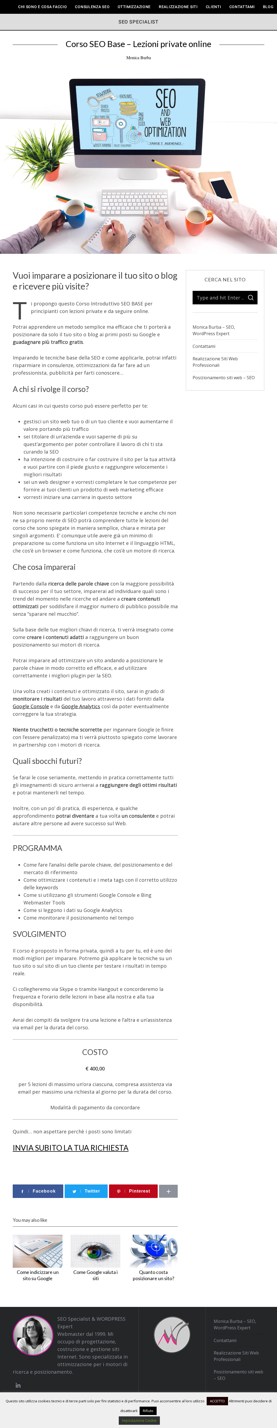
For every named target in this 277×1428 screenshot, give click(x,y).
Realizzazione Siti (178, 7)
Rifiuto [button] (148, 1410)
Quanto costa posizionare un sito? (153, 1275)
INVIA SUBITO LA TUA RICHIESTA (70, 1147)
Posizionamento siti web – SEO (224, 378)
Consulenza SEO (92, 7)
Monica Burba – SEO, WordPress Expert (214, 330)
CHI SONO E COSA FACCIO (42, 7)
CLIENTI (213, 7)
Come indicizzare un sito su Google (38, 1275)
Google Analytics (80, 706)
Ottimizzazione (134, 7)
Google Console (31, 706)
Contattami (242, 7)
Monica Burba (138, 57)
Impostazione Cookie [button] (139, 1420)
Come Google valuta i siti (95, 1275)
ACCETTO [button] (217, 1401)
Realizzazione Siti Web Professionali (215, 362)
